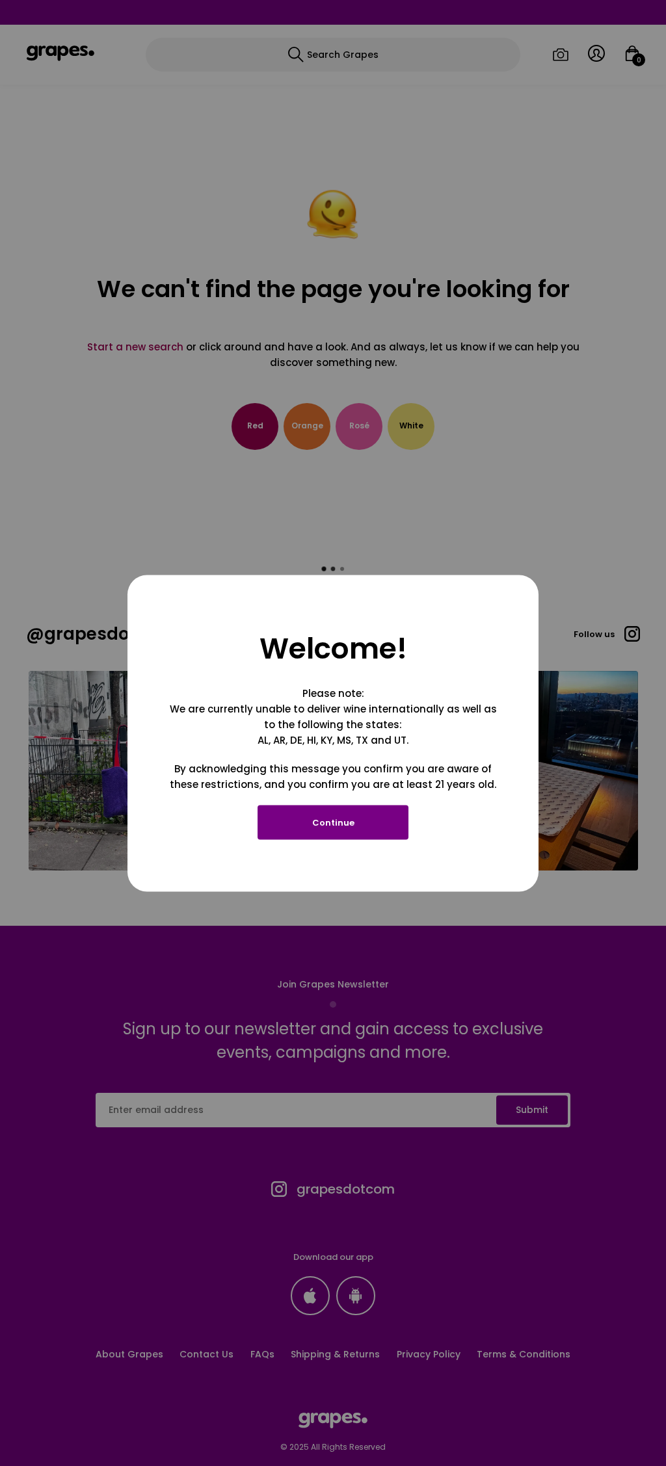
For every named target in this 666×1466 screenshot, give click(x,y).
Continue (333, 822)
